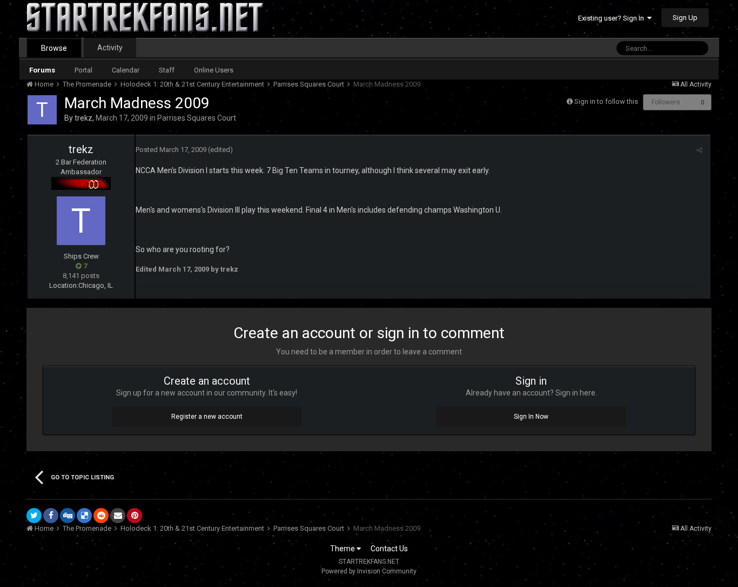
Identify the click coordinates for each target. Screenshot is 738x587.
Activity (110, 47)
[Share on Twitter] (34, 515)
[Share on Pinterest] (134, 515)
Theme (343, 548)
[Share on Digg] (67, 515)
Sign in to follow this (606, 101)
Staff (167, 70)
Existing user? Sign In (612, 18)
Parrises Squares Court (196, 118)
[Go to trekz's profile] (42, 109)
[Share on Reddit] (101, 515)
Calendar (125, 70)
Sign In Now (531, 416)
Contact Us (389, 548)
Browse (54, 48)
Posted (171, 150)
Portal (83, 70)
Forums (42, 70)
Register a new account (207, 416)
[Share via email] (117, 515)
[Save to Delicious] (84, 515)
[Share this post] (699, 150)
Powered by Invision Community (369, 571)
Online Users (213, 70)
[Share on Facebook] (50, 515)
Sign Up (685, 18)
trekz (83, 118)
